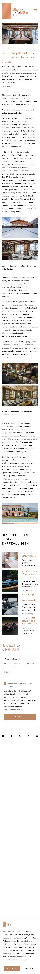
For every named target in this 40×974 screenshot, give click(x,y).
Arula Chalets (30, 121)
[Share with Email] (37, 735)
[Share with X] (28, 735)
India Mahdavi (30, 302)
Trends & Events (24, 18)
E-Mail (6, 672)
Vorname (18, 663)
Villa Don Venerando (20, 442)
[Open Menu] (35, 11)
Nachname (30, 663)
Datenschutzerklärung (18, 960)
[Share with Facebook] (11, 735)
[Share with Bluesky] (3, 735)
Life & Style (8, 18)
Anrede (7, 663)
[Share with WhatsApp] (20, 735)
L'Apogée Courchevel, (24, 284)
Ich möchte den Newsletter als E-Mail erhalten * (20, 685)
